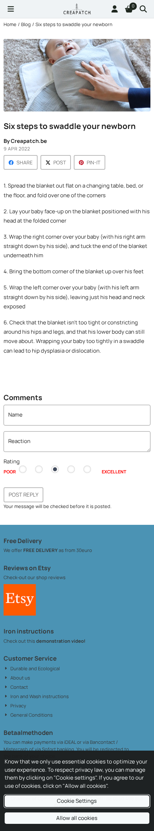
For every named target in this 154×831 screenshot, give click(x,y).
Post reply (23, 494)
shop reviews (51, 577)
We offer (13, 550)
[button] (11, 9)
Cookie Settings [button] (77, 801)
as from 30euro (75, 550)
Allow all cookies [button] (76, 818)
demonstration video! (61, 641)
